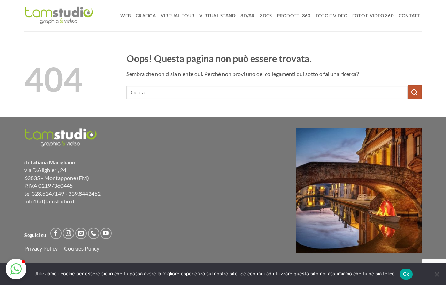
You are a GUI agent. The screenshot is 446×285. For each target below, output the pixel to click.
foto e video (331, 15)
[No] (436, 276)
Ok (406, 274)
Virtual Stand (217, 15)
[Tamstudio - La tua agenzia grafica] (59, 15)
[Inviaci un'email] (81, 233)
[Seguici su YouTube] (106, 233)
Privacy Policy (41, 248)
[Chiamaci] (93, 233)
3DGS (266, 15)
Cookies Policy (81, 248)
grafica (146, 15)
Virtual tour (177, 15)
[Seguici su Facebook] (56, 233)
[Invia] (415, 92)
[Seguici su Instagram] (68, 233)
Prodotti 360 (294, 15)
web (125, 15)
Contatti (410, 15)
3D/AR (247, 15)
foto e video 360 (373, 15)
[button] (16, 269)
